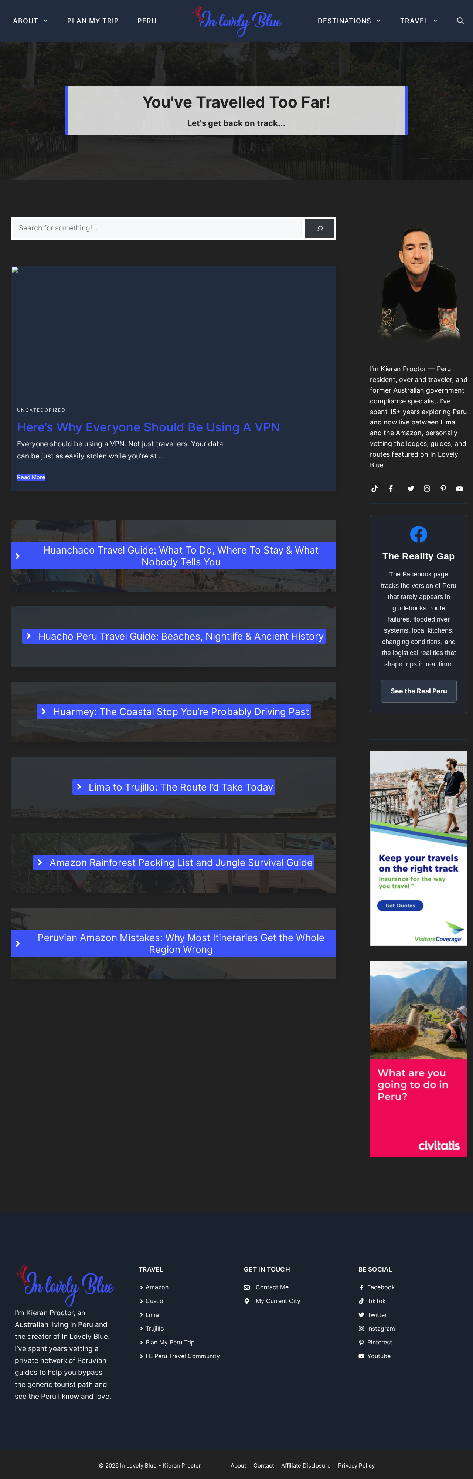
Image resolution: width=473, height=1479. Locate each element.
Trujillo (155, 1328)
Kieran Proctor (182, 1465)
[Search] (319, 228)
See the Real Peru (419, 691)
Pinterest (379, 1342)
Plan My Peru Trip (170, 1342)
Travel (414, 21)
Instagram (381, 1328)
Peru (147, 21)
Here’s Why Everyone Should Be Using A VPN (148, 427)
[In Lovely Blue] (236, 21)
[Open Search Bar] (460, 21)
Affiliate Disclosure (306, 1465)
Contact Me (272, 1287)
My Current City (278, 1300)
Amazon (157, 1287)
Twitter (377, 1315)
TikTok (376, 1300)
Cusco (154, 1300)
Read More (31, 477)
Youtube (379, 1356)
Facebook (381, 1287)
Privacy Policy (356, 1465)
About (25, 21)
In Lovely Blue (138, 1465)
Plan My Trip (93, 21)
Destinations (344, 21)
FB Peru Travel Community (183, 1356)
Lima (152, 1315)
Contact (263, 1465)
